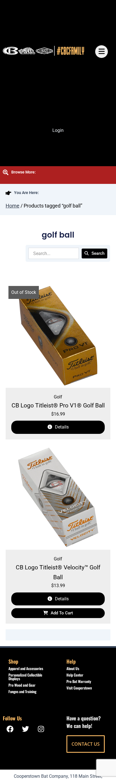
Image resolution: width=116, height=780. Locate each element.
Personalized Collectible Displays (25, 676)
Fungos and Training (22, 691)
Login (58, 130)
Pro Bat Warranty (78, 681)
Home (12, 206)
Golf (58, 397)
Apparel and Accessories (25, 668)
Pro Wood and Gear (21, 685)
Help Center (74, 675)
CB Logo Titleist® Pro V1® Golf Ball (58, 405)
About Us (72, 668)
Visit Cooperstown (79, 688)
